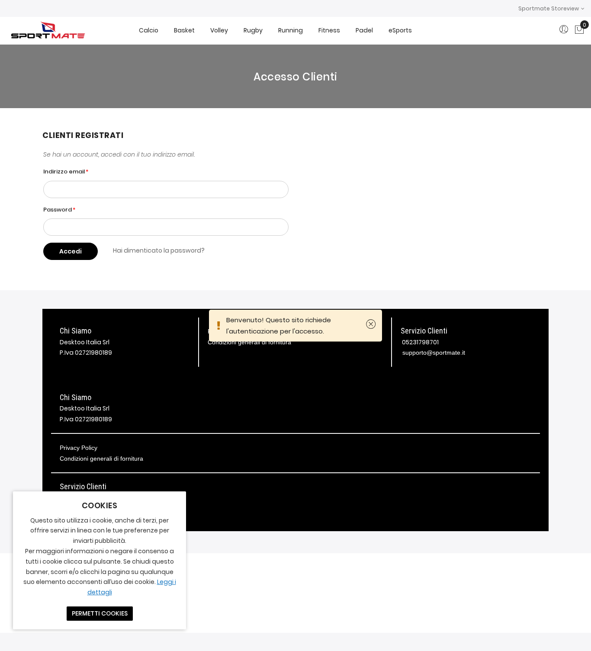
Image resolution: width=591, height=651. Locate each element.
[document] (99, 560)
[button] (551, 8)
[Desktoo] (47, 30)
